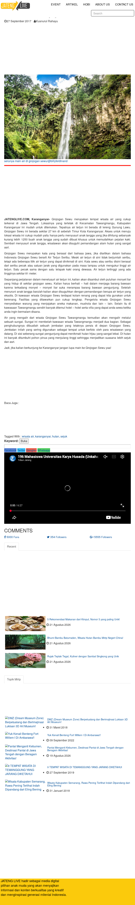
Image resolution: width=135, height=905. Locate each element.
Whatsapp (43, 450)
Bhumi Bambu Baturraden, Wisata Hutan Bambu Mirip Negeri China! (85, 638)
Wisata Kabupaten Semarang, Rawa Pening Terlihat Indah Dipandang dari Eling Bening (88, 784)
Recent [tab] (11, 546)
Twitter (21, 450)
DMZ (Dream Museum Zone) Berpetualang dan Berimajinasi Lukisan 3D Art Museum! (87, 721)
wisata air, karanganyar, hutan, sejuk (44, 436)
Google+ (31, 450)
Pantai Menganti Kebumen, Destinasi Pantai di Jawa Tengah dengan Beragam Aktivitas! (85, 749)
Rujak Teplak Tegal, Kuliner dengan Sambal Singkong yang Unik (83, 656)
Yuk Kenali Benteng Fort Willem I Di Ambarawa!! (74, 735)
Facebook (10, 450)
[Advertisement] (67, 50)
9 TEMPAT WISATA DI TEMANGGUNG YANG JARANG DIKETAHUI (84, 767)
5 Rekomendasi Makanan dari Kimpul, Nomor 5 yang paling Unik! (83, 619)
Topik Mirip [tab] (14, 679)
